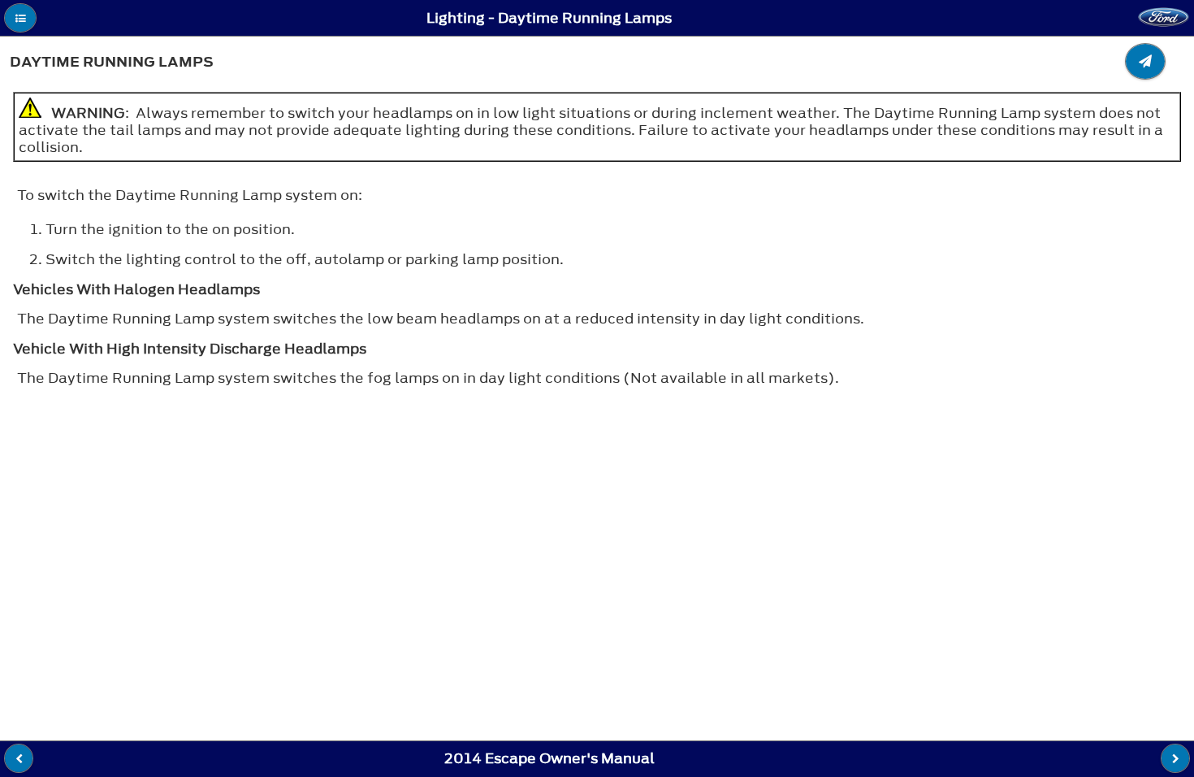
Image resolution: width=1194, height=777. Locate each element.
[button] (20, 18)
